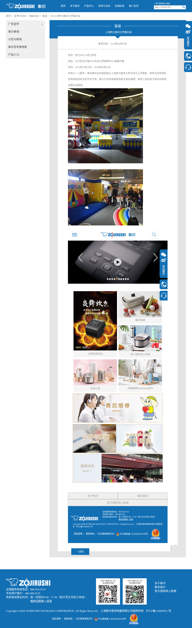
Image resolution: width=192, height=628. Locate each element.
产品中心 (89, 6)
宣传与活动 (104, 6)
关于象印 (75, 6)
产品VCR (13, 54)
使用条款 (68, 619)
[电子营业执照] (134, 619)
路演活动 (34, 16)
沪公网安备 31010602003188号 (112, 619)
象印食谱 (13, 31)
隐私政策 (56, 619)
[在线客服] (188, 67)
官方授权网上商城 (165, 591)
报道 (44, 16)
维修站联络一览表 (41, 601)
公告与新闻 (15, 39)
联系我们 (160, 587)
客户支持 (133, 6)
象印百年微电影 (17, 46)
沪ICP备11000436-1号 (158, 610)
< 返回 (80, 551)
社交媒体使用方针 (84, 619)
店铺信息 (119, 6)
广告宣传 (13, 24)
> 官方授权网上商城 (162, 4)
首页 (63, 6)
